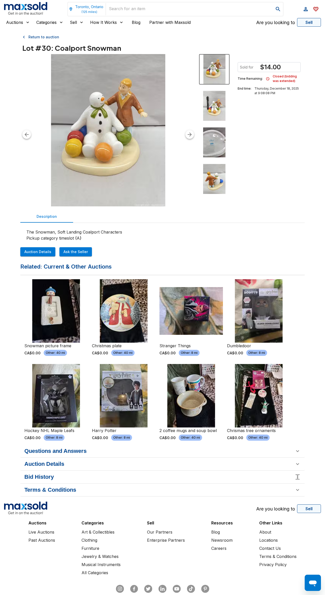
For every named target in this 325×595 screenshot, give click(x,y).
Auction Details (37, 252)
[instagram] (120, 589)
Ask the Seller (75, 252)
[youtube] (177, 589)
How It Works (103, 22)
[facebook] (134, 589)
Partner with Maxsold (170, 22)
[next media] (189, 134)
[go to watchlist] (316, 9)
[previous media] (26, 134)
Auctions (14, 22)
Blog (136, 22)
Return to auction (43, 37)
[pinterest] (205, 589)
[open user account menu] (306, 9)
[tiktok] (191, 589)
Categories (46, 22)
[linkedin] (162, 589)
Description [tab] (47, 216)
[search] (278, 9)
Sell (73, 22)
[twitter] (148, 589)
